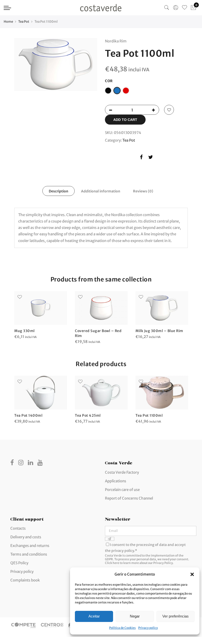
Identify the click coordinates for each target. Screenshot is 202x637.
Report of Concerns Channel (129, 498)
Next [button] (88, 68)
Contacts (18, 528)
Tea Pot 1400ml (28, 415)
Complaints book (25, 580)
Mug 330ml (24, 331)
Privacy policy (148, 628)
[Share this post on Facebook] (141, 158)
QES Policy (19, 563)
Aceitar (94, 616)
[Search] (166, 7)
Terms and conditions (28, 554)
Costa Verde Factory (122, 472)
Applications (115, 481)
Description (58, 191)
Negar (135, 616)
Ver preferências (175, 616)
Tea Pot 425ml (88, 415)
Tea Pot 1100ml (149, 415)
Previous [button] (22, 68)
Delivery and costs (25, 537)
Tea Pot (23, 21)
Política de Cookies (122, 628)
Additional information (100, 191)
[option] (55, 64)
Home (8, 21)
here (116, 563)
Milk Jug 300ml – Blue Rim (159, 331)
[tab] (58, 191)
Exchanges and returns (29, 545)
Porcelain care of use (122, 489)
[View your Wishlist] (184, 7)
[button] (192, 574)
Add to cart (125, 120)
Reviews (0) (143, 191)
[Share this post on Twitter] (150, 158)
